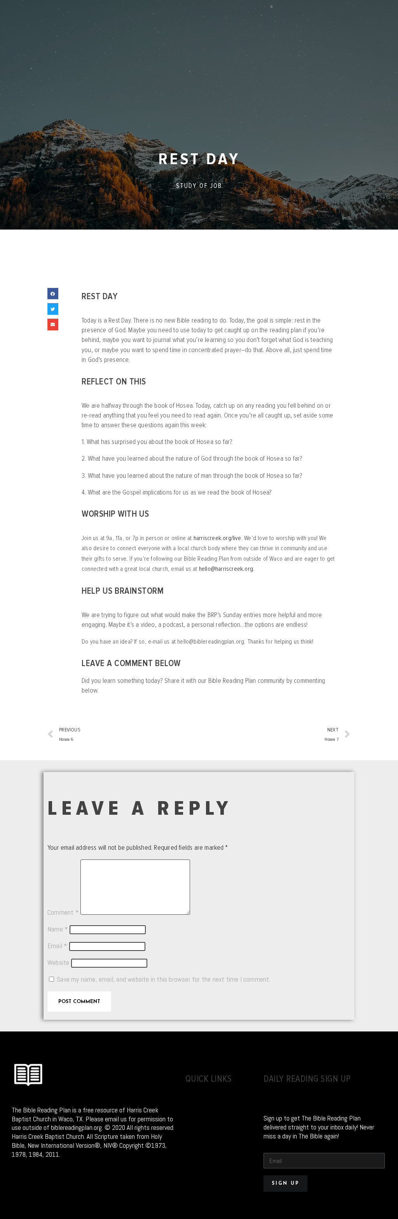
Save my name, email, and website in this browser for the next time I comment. (163, 979)
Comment (63, 912)
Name (57, 929)
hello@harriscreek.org (226, 569)
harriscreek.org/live (217, 538)
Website (58, 962)
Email (57, 946)
